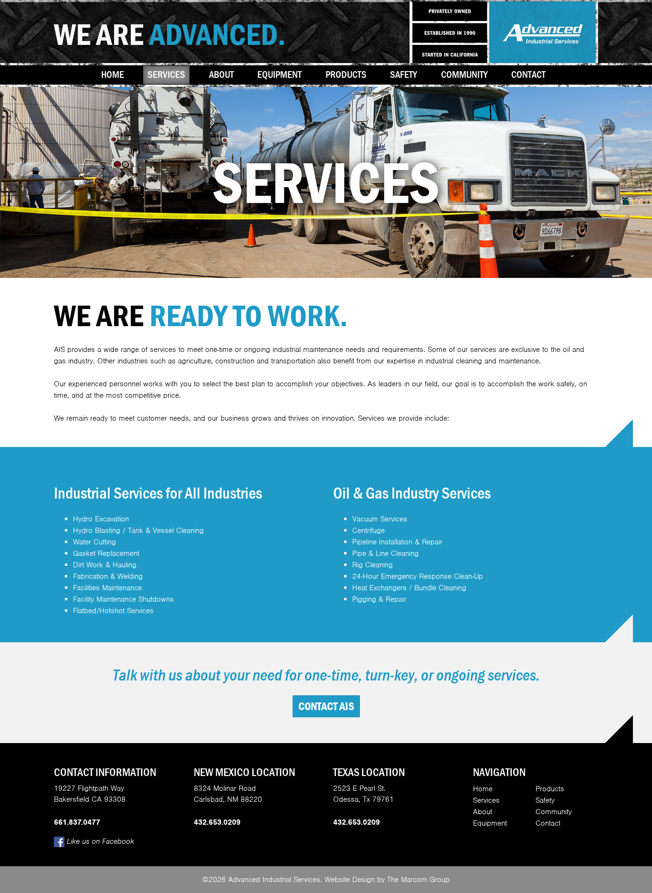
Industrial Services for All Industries (158, 493)
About (221, 74)
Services (166, 74)
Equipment (279, 74)
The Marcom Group (418, 879)
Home (112, 74)
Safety (403, 74)
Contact (528, 74)
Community (464, 74)
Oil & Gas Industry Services (412, 493)
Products (346, 74)
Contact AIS (326, 706)
